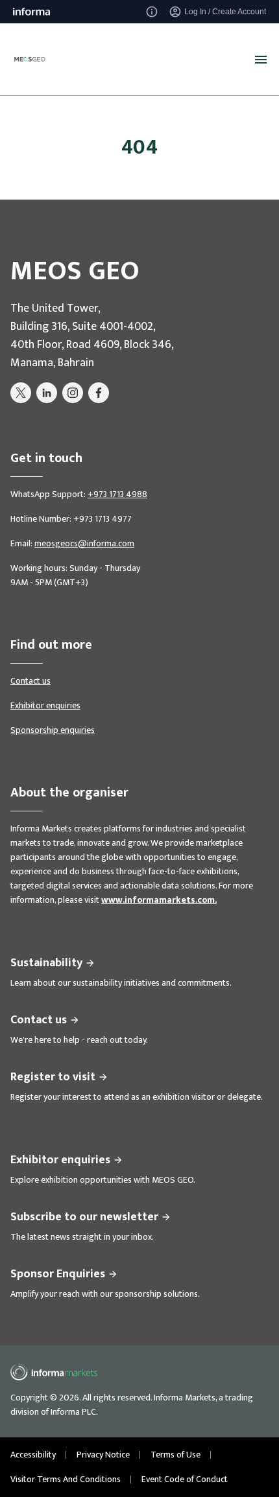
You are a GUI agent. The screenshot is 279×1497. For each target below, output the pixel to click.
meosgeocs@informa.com (84, 543)
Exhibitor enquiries (45, 705)
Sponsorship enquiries (52, 730)
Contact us (30, 680)
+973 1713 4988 (117, 494)
